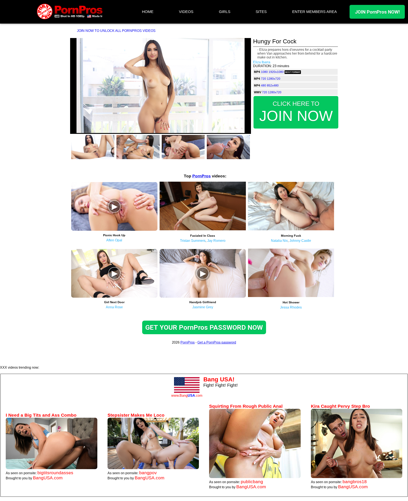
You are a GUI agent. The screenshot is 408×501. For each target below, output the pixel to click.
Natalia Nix (279, 240)
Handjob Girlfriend (202, 302)
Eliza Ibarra (261, 62)
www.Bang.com (186, 395)
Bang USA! (218, 379)
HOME (147, 12)
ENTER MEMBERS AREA (314, 12)
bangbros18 (355, 481)
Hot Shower (291, 302)
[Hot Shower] (291, 296)
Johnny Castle (300, 240)
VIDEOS (186, 12)
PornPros (201, 176)
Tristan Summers (192, 240)
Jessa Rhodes (291, 307)
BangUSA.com (48, 477)
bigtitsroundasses (55, 472)
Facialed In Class (202, 235)
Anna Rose (114, 307)
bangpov (148, 472)
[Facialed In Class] (203, 229)
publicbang (252, 481)
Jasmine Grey (202, 307)
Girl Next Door (114, 302)
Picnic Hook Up (114, 235)
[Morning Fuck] (291, 229)
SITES (261, 12)
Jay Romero (216, 240)
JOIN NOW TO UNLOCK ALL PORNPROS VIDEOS (116, 31)
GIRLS (224, 12)
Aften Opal (114, 240)
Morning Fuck (291, 235)
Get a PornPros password (216, 342)
